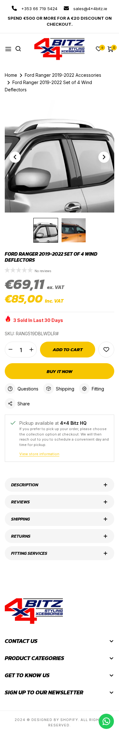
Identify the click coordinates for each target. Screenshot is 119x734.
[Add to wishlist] (106, 349)
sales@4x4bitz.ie (89, 8)
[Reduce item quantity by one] (10, 349)
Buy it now (59, 371)
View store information (39, 454)
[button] (20, 270)
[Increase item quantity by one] (31, 349)
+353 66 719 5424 (38, 8)
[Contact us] (106, 721)
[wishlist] (99, 49)
